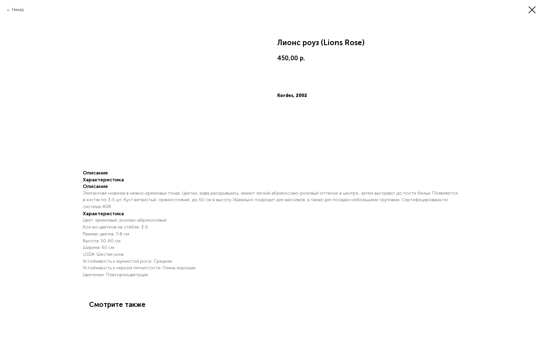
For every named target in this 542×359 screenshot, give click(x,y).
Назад (18, 9)
